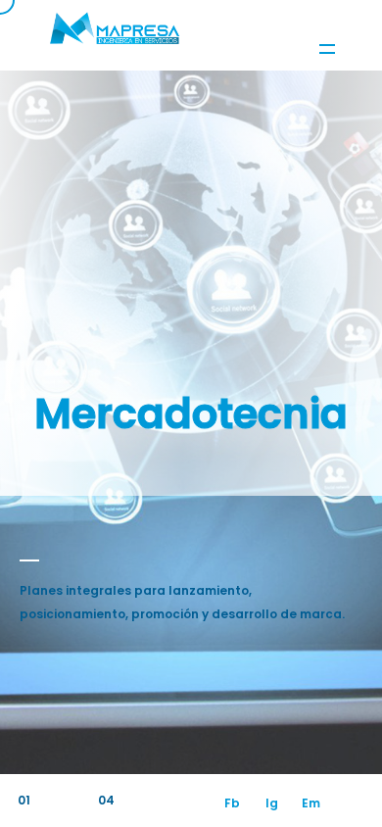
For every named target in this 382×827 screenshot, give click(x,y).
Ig (271, 803)
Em (311, 803)
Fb (232, 803)
